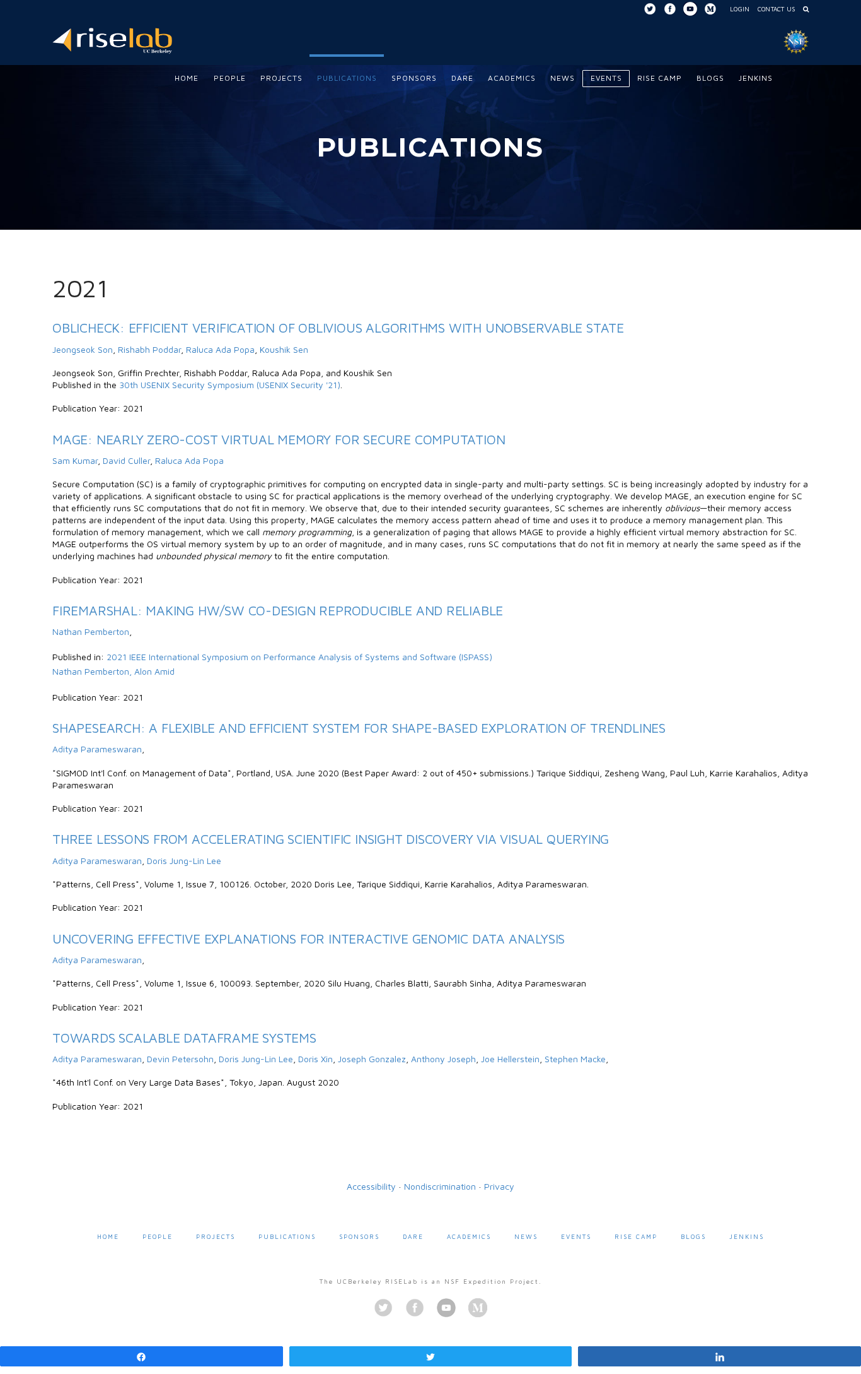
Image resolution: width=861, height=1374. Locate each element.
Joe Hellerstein (510, 1058)
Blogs (693, 1236)
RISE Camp (636, 1236)
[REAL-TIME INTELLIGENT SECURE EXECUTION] (112, 39)
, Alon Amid (152, 671)
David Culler (126, 460)
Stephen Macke (575, 1058)
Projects (215, 1236)
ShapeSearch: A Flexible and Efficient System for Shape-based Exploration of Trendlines (359, 727)
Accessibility (371, 1186)
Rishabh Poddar (149, 349)
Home (108, 1236)
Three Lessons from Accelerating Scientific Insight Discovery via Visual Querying (330, 838)
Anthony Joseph (443, 1058)
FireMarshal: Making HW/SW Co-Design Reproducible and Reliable (277, 610)
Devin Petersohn (180, 1058)
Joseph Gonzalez (372, 1058)
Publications (287, 1236)
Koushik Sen (284, 349)
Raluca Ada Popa (220, 349)
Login (739, 9)
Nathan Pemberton (90, 631)
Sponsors (359, 1236)
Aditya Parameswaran (97, 748)
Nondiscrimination (440, 1186)
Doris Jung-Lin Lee (184, 860)
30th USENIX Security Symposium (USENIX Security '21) (229, 384)
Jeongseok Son (82, 349)
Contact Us (776, 9)
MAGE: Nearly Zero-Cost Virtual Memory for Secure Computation (278, 439)
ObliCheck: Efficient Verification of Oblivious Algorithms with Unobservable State (338, 327)
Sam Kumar (75, 460)
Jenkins (746, 1236)
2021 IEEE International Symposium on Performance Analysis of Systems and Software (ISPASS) (299, 656)
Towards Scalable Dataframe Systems (184, 1037)
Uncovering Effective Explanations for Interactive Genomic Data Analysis (308, 938)
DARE (413, 1236)
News (526, 1236)
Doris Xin (315, 1058)
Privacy (499, 1186)
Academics (469, 1236)
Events (576, 1236)
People (157, 1236)
